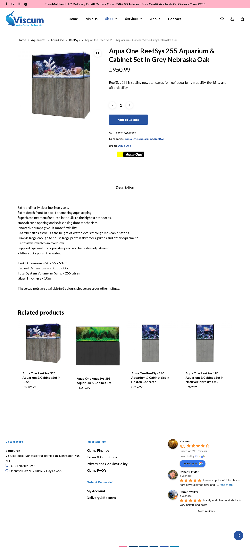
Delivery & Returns (101, 498)
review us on (190, 463)
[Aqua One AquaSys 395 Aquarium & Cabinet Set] (97, 345)
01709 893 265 (25, 466)
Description (125, 187)
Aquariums (38, 40)
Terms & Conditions (102, 457)
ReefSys (74, 40)
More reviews (206, 511)
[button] (97, 53)
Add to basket (128, 119)
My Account (96, 491)
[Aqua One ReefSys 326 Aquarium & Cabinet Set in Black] (43, 343)
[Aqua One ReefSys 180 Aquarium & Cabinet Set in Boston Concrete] (152, 343)
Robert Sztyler (189, 472)
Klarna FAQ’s (96, 470)
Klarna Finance (98, 450)
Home (22, 40)
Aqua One (57, 40)
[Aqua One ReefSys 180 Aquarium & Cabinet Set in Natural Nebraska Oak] (206, 343)
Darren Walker (189, 492)
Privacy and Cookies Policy (107, 464)
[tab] (125, 187)
